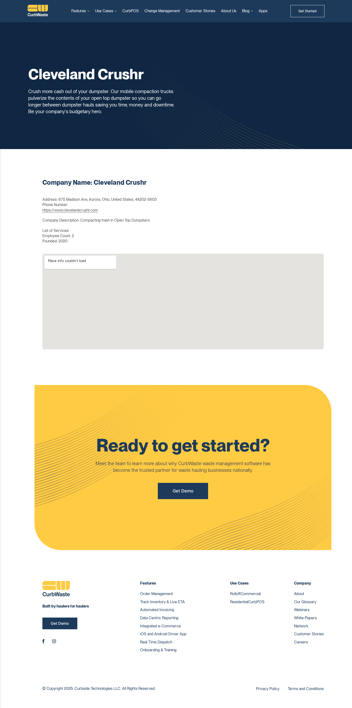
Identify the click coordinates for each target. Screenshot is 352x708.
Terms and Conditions (306, 688)
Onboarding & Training (158, 650)
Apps (263, 11)
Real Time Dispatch (156, 642)
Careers (301, 642)
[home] (38, 11)
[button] (80, 11)
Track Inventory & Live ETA (162, 602)
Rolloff (235, 593)
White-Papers (305, 618)
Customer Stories (200, 11)
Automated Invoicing (157, 610)
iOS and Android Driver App (163, 634)
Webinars (302, 610)
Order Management (156, 593)
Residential (239, 602)
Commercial (250, 593)
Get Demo (183, 490)
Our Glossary (305, 602)
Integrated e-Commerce (160, 626)
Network (301, 626)
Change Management (162, 11)
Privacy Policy (267, 688)
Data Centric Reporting (159, 618)
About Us (228, 11)
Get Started (307, 11)
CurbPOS (130, 11)
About (299, 593)
